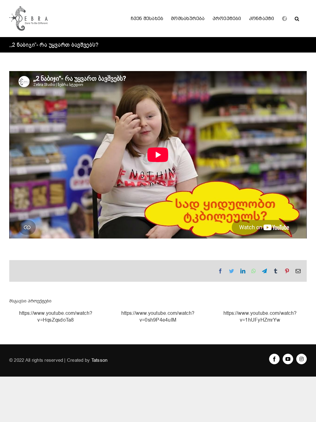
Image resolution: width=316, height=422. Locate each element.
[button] (297, 18)
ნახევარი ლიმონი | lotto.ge (55, 319)
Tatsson (99, 360)
